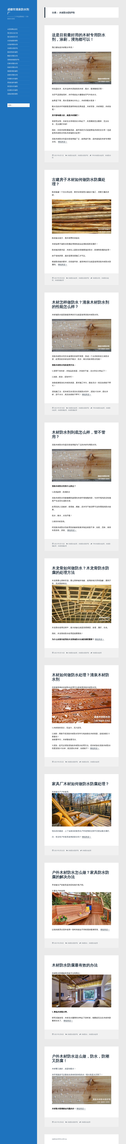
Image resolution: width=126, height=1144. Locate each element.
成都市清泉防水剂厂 (18, 11)
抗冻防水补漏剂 (12, 90)
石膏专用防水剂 (12, 63)
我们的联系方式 (12, 37)
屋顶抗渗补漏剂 (12, 82)
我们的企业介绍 (12, 33)
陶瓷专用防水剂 (12, 56)
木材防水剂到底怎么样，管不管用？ (78, 434)
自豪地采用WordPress (59, 1139)
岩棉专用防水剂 (12, 75)
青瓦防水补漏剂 (12, 86)
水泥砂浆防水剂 (12, 44)
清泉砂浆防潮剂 (12, 94)
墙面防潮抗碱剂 (12, 71)
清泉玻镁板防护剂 (13, 60)
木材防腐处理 (59, 280)
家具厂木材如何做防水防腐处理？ (80, 783)
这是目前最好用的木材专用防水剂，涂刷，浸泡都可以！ (78, 37)
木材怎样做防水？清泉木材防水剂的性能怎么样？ (80, 304)
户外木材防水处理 (98, 155)
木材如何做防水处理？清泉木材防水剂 (80, 677)
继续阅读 (62, 141)
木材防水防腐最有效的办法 (75, 965)
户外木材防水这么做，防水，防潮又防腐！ (80, 1058)
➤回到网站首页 (12, 29)
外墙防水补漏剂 (12, 79)
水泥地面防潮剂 (12, 41)
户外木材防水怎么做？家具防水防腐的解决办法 (80, 874)
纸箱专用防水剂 (12, 67)
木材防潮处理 (62, 410)
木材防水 (84, 943)
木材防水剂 (96, 278)
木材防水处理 (71, 155)
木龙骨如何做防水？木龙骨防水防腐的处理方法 (80, 570)
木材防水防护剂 (12, 48)
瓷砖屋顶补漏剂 (12, 52)
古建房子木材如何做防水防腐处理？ (78, 181)
